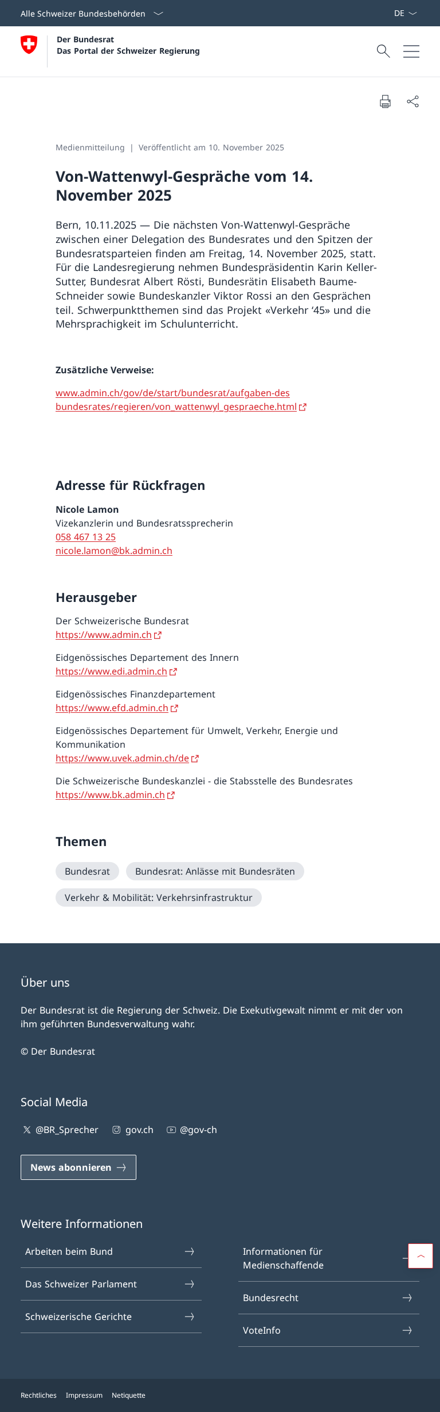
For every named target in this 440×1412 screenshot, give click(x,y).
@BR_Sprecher (67, 1129)
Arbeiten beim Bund (69, 1251)
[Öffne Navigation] (411, 51)
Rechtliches (39, 1395)
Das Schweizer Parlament (81, 1284)
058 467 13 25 (86, 537)
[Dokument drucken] (385, 101)
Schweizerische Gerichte (78, 1316)
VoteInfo (262, 1330)
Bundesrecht (270, 1297)
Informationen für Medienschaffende (283, 1258)
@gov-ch (198, 1129)
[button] (420, 1256)
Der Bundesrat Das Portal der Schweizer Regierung (128, 44)
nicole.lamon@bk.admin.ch (114, 550)
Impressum (84, 1395)
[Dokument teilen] (412, 101)
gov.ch (139, 1129)
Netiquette (129, 1395)
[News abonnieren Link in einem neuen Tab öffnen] (389, 13)
